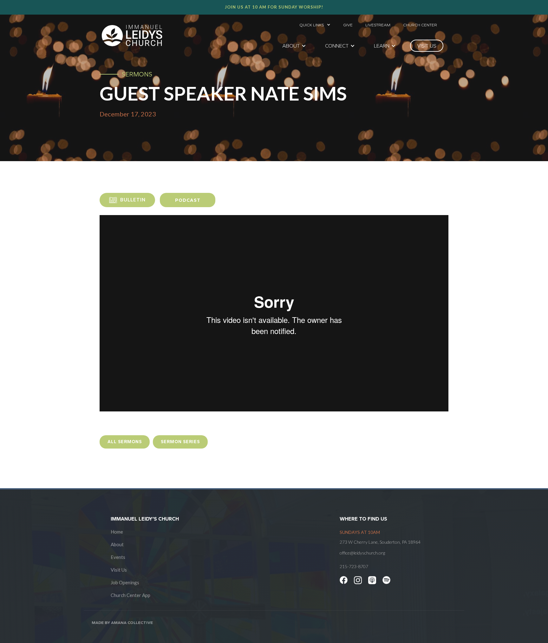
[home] (132, 35)
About (117, 544)
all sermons (125, 441)
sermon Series (180, 441)
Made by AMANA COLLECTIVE (122, 622)
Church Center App (130, 595)
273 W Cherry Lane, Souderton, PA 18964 (380, 542)
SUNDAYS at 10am (360, 532)
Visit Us (119, 570)
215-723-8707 (354, 566)
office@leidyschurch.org (362, 552)
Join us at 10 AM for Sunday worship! (274, 7)
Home (117, 532)
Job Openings (125, 582)
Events (118, 557)
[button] (315, 23)
